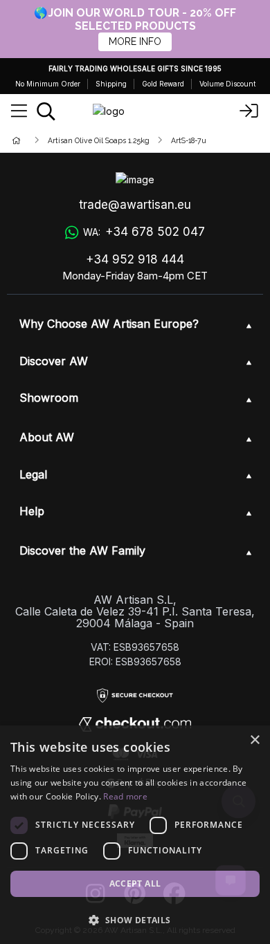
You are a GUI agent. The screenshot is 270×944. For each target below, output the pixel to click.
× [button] (254, 740)
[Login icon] (249, 111)
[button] (135, 919)
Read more (125, 796)
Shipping (111, 84)
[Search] (46, 111)
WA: (144, 232)
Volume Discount (227, 84)
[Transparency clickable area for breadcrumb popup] (89, 140)
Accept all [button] (135, 883)
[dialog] (135, 834)
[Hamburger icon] (19, 111)
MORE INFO (135, 41)
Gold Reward (163, 84)
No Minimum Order (47, 84)
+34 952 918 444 (135, 259)
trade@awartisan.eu (135, 205)
